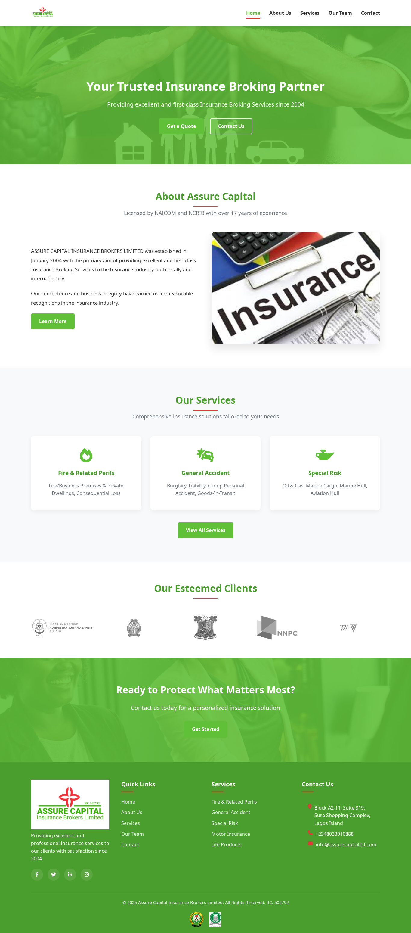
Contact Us (231, 126)
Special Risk (225, 823)
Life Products (227, 844)
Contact (370, 13)
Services (310, 13)
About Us (280, 13)
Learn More (52, 321)
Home (253, 13)
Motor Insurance (231, 834)
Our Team (340, 13)
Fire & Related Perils (234, 801)
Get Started (205, 729)
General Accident (231, 812)
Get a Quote (181, 126)
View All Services (205, 530)
